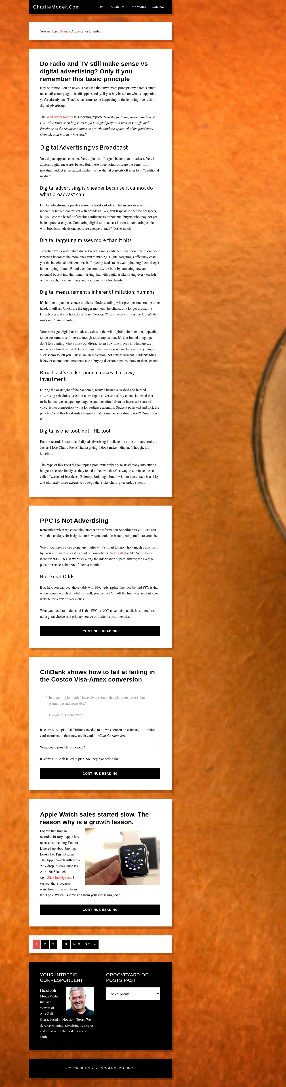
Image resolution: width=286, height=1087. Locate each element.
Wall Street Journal (59, 116)
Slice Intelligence (59, 877)
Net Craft (116, 553)
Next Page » (84, 944)
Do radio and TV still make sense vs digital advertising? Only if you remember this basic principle (94, 71)
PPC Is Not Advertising (74, 520)
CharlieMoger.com (56, 6)
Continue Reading (100, 631)
